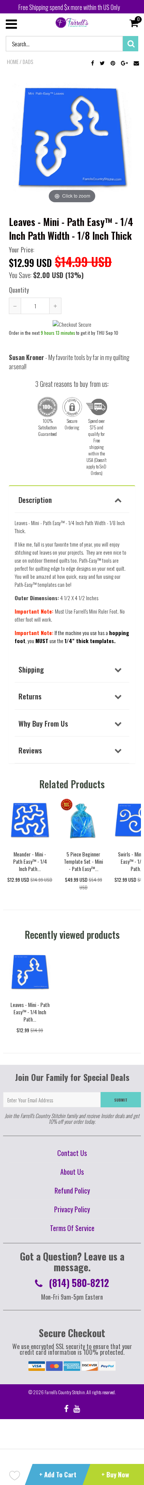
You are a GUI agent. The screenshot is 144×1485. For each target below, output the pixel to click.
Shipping (31, 669)
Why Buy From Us (43, 723)
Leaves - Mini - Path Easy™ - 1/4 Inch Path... (30, 1011)
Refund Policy (72, 1190)
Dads (28, 61)
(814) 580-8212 (77, 1282)
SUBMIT (120, 1100)
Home (12, 61)
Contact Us (72, 1153)
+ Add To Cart (57, 1474)
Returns (29, 696)
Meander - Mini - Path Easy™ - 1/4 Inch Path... (30, 861)
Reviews (30, 750)
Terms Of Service (72, 1228)
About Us (72, 1172)
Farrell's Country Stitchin (65, 1392)
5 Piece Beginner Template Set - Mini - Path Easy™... (83, 861)
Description (35, 499)
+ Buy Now (115, 1474)
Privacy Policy (72, 1209)
